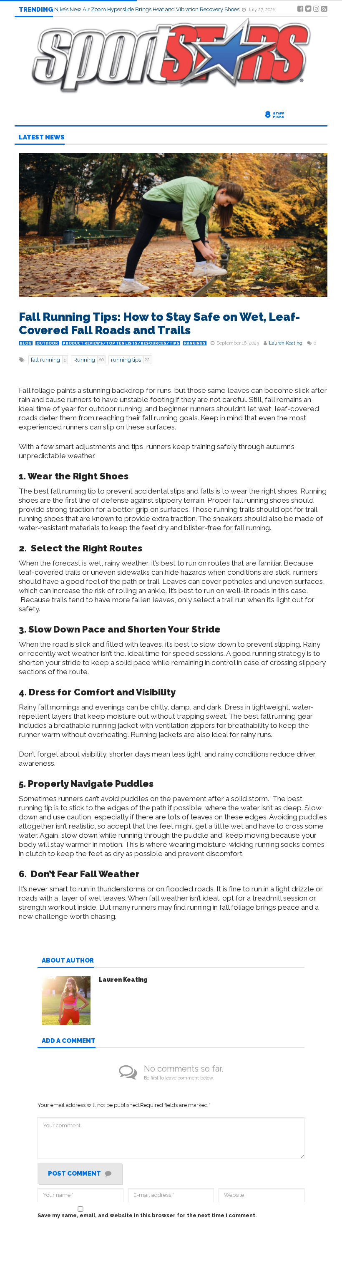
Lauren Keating (285, 343)
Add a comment (69, 1041)
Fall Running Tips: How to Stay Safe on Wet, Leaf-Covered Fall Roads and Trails (159, 323)
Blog (26, 343)
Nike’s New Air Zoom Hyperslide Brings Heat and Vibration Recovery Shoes (147, 9)
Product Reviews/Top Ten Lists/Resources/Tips (121, 343)
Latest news (42, 137)
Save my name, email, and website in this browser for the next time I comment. (147, 1215)
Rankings (195, 343)
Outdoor (47, 343)
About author (68, 961)
